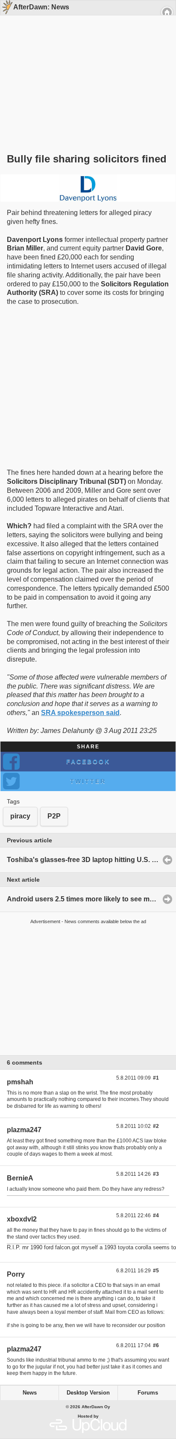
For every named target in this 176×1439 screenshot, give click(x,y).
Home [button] (167, 12)
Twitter (88, 781)
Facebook (88, 761)
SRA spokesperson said (80, 712)
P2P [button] (54, 816)
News (30, 1393)
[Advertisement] (85, 69)
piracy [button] (20, 816)
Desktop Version (88, 1393)
